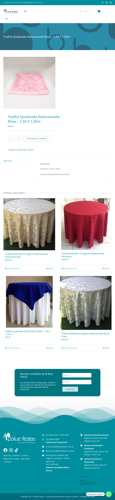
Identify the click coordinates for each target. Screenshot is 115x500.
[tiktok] (111, 2)
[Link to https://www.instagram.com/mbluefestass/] (11, 450)
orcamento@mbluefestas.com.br (32, 2)
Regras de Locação (11, 458)
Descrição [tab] (7, 161)
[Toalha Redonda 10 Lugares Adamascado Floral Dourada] (29, 224)
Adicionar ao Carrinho (37, 138)
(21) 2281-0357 (8, 2)
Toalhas (30, 149)
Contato (24, 455)
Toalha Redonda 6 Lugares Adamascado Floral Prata (85, 335)
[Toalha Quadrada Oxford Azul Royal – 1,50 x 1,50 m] (29, 302)
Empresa (7, 455)
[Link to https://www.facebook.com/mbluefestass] (5, 450)
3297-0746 (17, 2)
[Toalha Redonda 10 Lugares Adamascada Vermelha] (86, 224)
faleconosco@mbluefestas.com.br (60, 451)
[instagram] (107, 2)
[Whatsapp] (109, 494)
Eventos (16, 455)
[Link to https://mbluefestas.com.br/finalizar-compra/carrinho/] (98, 11)
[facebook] (103, 2)
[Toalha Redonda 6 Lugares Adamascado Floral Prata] (86, 303)
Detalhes (50, 268)
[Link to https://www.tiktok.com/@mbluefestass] (16, 450)
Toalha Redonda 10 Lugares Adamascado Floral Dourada (26, 255)
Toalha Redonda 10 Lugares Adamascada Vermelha (83, 255)
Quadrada (22, 149)
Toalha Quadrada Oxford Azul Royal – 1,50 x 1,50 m (27, 333)
